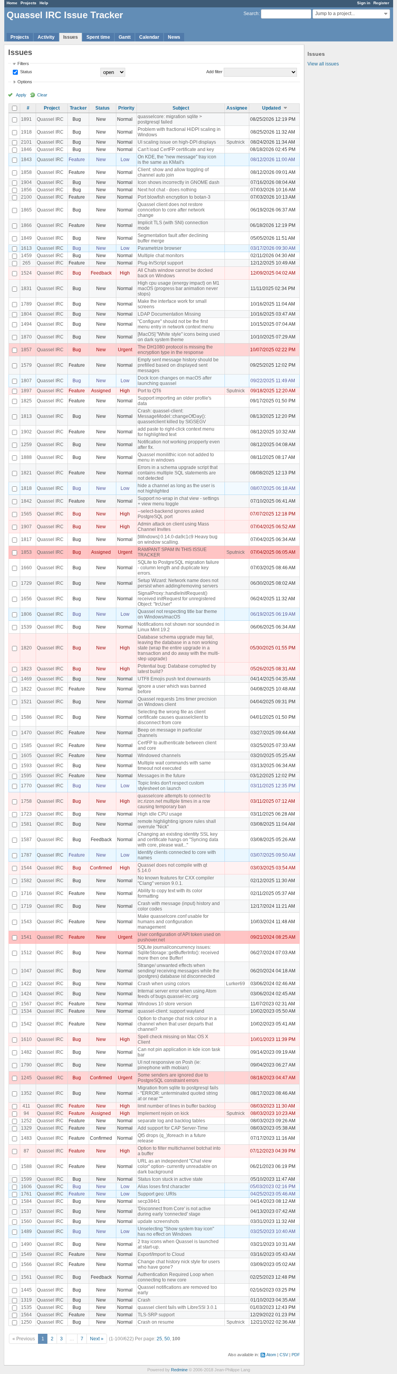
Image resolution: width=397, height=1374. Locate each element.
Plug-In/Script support (160, 263)
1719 (26, 906)
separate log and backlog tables (171, 1120)
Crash (144, 1300)
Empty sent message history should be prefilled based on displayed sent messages (178, 365)
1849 (26, 238)
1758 (26, 801)
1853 (26, 552)
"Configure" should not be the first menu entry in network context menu (176, 324)
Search (251, 13)
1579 (26, 365)
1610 (26, 1039)
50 (167, 1338)
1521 (26, 701)
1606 (26, 1186)
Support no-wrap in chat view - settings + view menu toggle (178, 501)
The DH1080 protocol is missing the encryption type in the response (175, 349)
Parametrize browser (159, 248)
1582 (26, 880)
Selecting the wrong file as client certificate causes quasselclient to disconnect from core (173, 717)
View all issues (323, 64)
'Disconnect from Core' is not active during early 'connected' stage (174, 1211)
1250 (26, 1322)
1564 (26, 1314)
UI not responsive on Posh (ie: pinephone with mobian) (169, 1065)
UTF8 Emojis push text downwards (174, 679)
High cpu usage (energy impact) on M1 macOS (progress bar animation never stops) (178, 288)
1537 (26, 1211)
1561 (26, 1277)
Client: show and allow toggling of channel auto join (173, 172)
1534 (26, 1011)
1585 (26, 745)
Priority (126, 108)
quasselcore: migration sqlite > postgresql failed (170, 119)
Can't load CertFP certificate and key (176, 149)
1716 (26, 893)
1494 (26, 324)
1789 (26, 304)
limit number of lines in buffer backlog (177, 1106)
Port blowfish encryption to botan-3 (174, 197)
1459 (26, 255)
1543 (26, 921)
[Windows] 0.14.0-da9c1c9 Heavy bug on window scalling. (177, 539)
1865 (26, 210)
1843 (26, 159)
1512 (26, 952)
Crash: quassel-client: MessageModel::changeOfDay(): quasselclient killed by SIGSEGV (172, 416)
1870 (26, 337)
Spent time (98, 37)
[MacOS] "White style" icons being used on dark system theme (179, 336)
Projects (28, 3)
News (174, 37)
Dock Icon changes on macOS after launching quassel (175, 380)
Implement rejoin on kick (163, 1113)
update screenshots (158, 1221)
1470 (26, 732)
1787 (26, 855)
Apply (21, 95)
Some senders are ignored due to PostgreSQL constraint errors (173, 1077)
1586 (26, 717)
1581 (26, 824)
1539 (26, 627)
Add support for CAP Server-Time (173, 1128)
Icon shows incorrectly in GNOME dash (178, 182)
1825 (26, 401)
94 (26, 1113)
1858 (26, 172)
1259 (26, 444)
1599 (26, 1179)
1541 (26, 937)
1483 (26, 1138)
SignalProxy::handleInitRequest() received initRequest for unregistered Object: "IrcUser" (177, 599)
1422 (26, 983)
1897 (26, 390)
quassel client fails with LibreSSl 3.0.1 (177, 1307)
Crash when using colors (164, 983)
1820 (26, 648)
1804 (26, 314)
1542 (26, 1024)
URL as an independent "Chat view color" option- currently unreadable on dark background (177, 1166)
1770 (26, 785)
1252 (26, 1120)
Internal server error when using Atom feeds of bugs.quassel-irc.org (177, 993)
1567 (26, 1003)
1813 (26, 416)
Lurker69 (235, 983)
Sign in (363, 3)
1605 (26, 755)
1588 (26, 1166)
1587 (26, 839)
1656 (26, 598)
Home (12, 3)
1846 (26, 149)
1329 (26, 1128)
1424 (26, 993)
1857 (26, 349)
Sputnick (235, 142)
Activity (46, 37)
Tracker (78, 108)
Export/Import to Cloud (161, 1254)
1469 (26, 679)
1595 (26, 775)
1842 (26, 501)
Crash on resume (156, 1322)
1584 (26, 1201)
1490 (26, 1244)
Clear (42, 95)
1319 (26, 1300)
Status (25, 71)
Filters (23, 63)
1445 (26, 1290)
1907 (26, 526)
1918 (26, 132)
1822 (26, 689)
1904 (26, 182)
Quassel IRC (50, 119)
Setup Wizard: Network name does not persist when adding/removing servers (178, 583)
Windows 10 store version (165, 1003)
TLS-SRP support (156, 1314)
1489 (26, 1231)
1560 (26, 1221)
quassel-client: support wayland (171, 1011)
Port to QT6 (149, 390)
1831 (26, 288)
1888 (26, 457)
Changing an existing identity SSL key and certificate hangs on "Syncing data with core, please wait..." (178, 839)
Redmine (179, 1369)
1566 (26, 1264)
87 (26, 1151)
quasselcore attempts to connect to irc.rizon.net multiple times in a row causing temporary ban (174, 801)
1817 (26, 539)
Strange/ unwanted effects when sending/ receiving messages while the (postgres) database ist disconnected (178, 971)
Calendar (149, 37)
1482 (26, 1052)
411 (26, 1106)
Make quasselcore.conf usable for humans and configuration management (173, 922)
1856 (26, 189)
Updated (271, 108)
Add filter (214, 71)
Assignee (236, 108)
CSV (284, 1354)
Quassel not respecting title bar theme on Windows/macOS (177, 614)
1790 (26, 1065)
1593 (26, 765)
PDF (296, 1354)
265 (26, 263)
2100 (26, 197)
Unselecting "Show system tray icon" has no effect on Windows (176, 1231)
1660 (26, 567)
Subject (181, 108)
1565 (26, 514)
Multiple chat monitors (161, 255)
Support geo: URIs (157, 1194)
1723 (26, 814)
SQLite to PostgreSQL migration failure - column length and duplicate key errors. (178, 568)
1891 (26, 119)
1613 (26, 248)
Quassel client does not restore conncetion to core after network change (171, 210)
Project (52, 108)
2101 (26, 142)
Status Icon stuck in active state (170, 1179)
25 (159, 1338)
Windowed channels (159, 755)
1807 (26, 380)
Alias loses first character (164, 1186)
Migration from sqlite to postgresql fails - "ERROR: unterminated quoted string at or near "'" (178, 1093)
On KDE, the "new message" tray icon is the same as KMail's (177, 159)
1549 (26, 1254)
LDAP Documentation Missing (169, 314)
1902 (26, 432)
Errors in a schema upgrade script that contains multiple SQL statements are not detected (177, 473)
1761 (26, 1194)
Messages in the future (161, 775)
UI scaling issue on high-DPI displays (177, 142)
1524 (26, 273)
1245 (26, 1077)
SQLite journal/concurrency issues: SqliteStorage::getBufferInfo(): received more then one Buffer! (178, 953)
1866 (26, 225)
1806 (26, 614)
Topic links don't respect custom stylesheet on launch (171, 785)
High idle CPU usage (160, 814)
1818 (26, 488)
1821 (26, 473)
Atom (271, 1354)
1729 (26, 583)
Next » (97, 1338)
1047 (26, 971)
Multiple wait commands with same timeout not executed (174, 765)
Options (24, 81)
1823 (26, 669)
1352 (26, 1093)
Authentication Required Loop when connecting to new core (176, 1277)
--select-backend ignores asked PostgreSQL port (171, 513)
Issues (70, 37)
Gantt (125, 37)
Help (44, 3)
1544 (26, 868)
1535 (26, 1307)
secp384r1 (149, 1201)
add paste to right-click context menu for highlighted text (176, 431)
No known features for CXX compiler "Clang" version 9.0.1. (176, 880)
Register (381, 3)
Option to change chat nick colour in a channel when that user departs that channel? (177, 1024)
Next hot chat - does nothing (167, 189)
